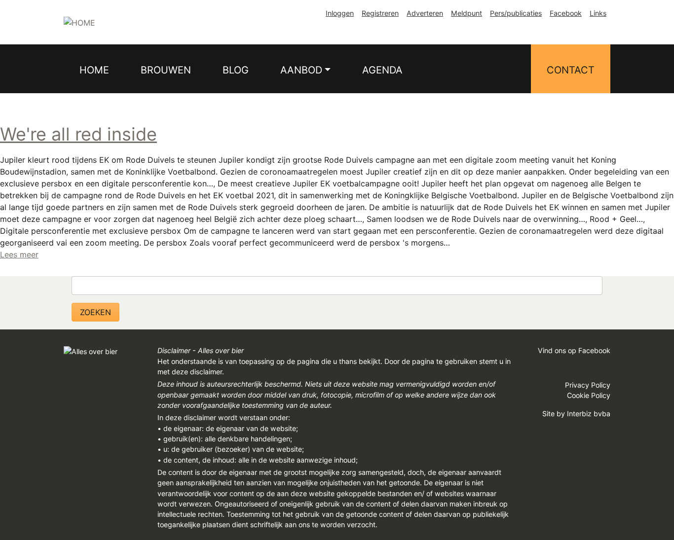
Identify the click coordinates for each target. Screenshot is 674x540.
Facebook (566, 13)
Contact (571, 70)
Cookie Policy (588, 395)
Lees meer (19, 254)
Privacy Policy (587, 385)
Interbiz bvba (588, 413)
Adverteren (425, 13)
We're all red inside (78, 134)
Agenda (382, 70)
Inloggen (340, 13)
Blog (236, 70)
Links (598, 13)
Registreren (380, 13)
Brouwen (166, 70)
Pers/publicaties (516, 13)
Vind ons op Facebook (574, 350)
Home (94, 70)
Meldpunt (466, 13)
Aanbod (301, 70)
